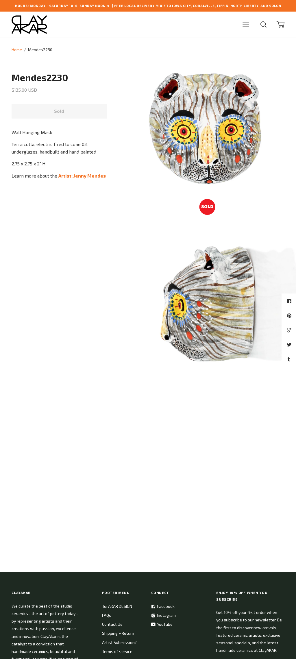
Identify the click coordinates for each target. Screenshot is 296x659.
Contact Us (112, 624)
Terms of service (117, 651)
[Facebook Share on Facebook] (290, 301)
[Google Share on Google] (290, 330)
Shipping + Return (118, 633)
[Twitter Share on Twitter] (290, 344)
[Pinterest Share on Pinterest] (290, 315)
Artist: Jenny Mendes (82, 175)
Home (17, 49)
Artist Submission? (119, 642)
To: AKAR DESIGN (117, 606)
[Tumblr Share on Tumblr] (290, 359)
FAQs (106, 615)
